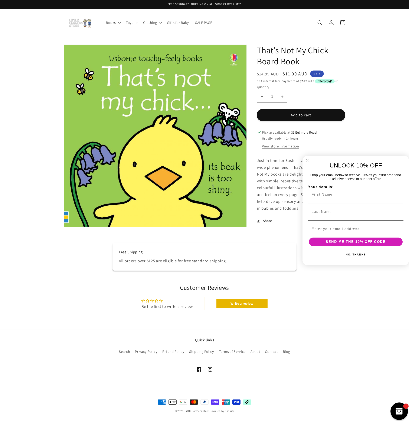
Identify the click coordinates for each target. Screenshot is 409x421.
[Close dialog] (307, 160)
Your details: (321, 187)
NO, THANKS (356, 254)
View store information (280, 146)
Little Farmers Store (197, 410)
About (255, 351)
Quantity (263, 87)
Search (124, 351)
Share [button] (267, 220)
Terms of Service (232, 351)
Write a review (241, 303)
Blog (286, 351)
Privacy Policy (146, 351)
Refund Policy (173, 351)
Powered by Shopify (222, 410)
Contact (271, 351)
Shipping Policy (201, 351)
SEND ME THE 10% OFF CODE (356, 242)
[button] (113, 22)
